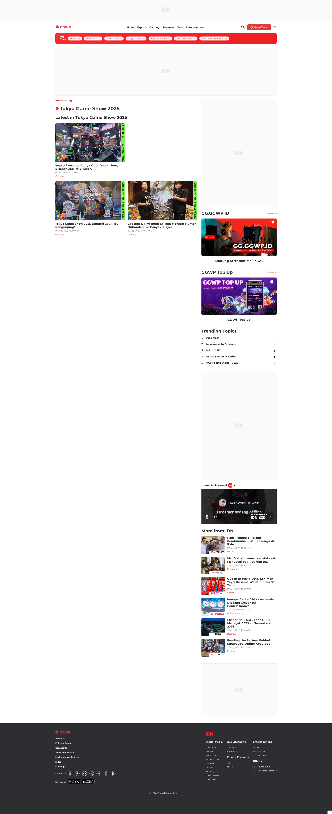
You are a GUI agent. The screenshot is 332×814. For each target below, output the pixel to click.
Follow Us (60, 773)
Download (60, 782)
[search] (243, 27)
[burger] (275, 27)
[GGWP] (63, 27)
